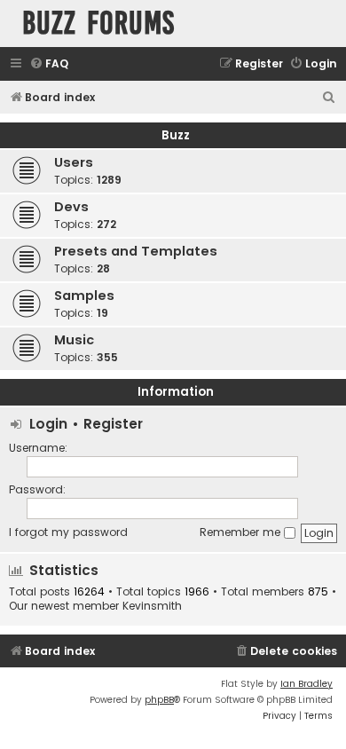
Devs (71, 207)
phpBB (159, 699)
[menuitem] (48, 64)
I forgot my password (68, 532)
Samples (84, 295)
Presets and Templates (135, 251)
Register (113, 423)
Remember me (242, 532)
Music (74, 340)
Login (48, 423)
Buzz (175, 135)
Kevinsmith (152, 606)
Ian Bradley (306, 683)
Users (73, 162)
